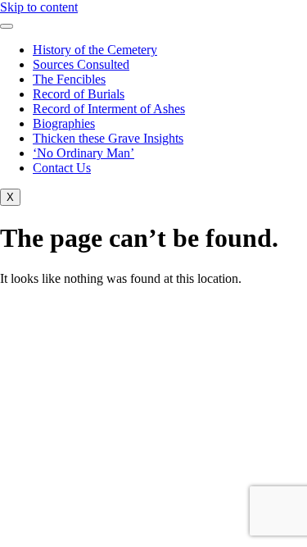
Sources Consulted (81, 64)
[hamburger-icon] (6, 26)
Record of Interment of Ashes (109, 109)
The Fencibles (69, 79)
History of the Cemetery (95, 50)
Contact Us (62, 168)
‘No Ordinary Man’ (83, 153)
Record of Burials (78, 94)
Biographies (64, 123)
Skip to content (39, 7)
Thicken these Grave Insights (108, 138)
